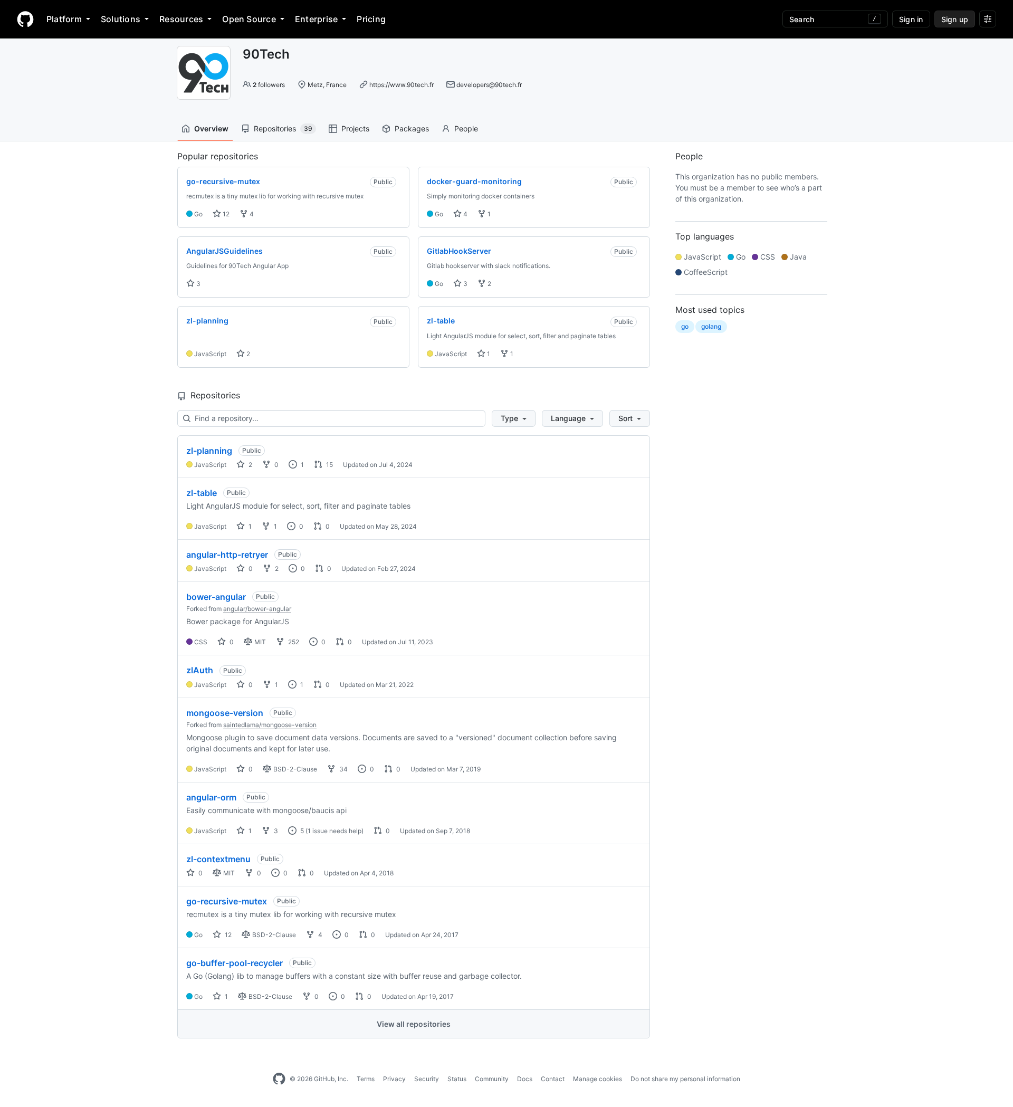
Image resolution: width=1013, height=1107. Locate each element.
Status (456, 1079)
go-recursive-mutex (226, 901)
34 (343, 769)
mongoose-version (224, 713)
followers (269, 85)
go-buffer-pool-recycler (234, 963)
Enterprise (316, 19)
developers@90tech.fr (489, 85)
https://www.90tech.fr (401, 85)
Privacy (394, 1079)
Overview (211, 128)
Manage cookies (597, 1079)
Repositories (283, 128)
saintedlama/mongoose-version (270, 725)
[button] (514, 418)
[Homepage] (25, 19)
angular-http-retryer (227, 554)
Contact (553, 1079)
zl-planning (209, 450)
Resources (181, 19)
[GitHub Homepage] (279, 1079)
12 (225, 214)
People (466, 128)
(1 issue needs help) (334, 831)
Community (492, 1079)
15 (328, 465)
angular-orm (211, 797)
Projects (355, 128)
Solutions (120, 19)
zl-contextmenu (218, 859)
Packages (412, 128)
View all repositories (414, 1023)
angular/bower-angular (257, 609)
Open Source (249, 19)
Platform (64, 19)
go (685, 326)
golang (711, 326)
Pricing (371, 19)
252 (292, 642)
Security (426, 1079)
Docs (524, 1079)
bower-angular (216, 596)
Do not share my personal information (685, 1079)
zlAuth (199, 670)
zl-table (201, 493)
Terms (366, 1079)
